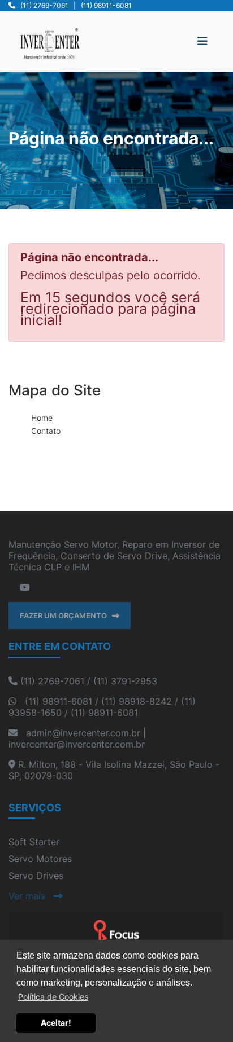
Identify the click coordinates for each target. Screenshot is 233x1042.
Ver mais (31, 896)
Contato (46, 431)
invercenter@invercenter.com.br (76, 744)
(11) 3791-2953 (125, 681)
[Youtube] (25, 587)
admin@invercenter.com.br (83, 732)
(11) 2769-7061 (44, 5)
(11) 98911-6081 (106, 5)
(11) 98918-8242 (136, 701)
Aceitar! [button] (56, 1022)
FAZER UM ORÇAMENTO (66, 615)
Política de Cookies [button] (53, 996)
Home (42, 418)
